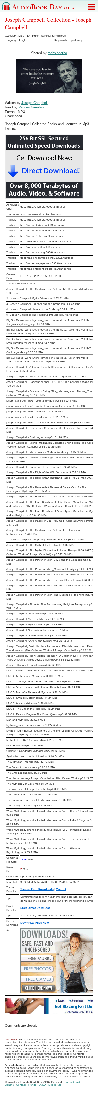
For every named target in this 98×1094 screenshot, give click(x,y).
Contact (21, 1084)
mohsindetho (57, 53)
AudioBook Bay (43, 6)
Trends (32, 1084)
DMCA (42, 1084)
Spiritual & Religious (53, 35)
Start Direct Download (35, 907)
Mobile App (55, 1084)
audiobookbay (75, 1081)
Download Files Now (34, 922)
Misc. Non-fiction (28, 35)
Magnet (61, 889)
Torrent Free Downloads (37, 889)
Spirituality (76, 40)
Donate (9, 1084)
